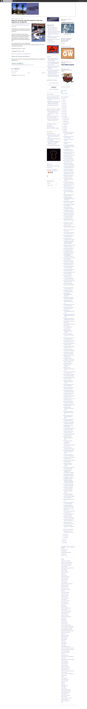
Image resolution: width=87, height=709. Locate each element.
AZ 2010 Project (64, 622)
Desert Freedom (64, 609)
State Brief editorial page (65, 608)
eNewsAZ (63, 573)
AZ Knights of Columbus (65, 695)
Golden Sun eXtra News (65, 632)
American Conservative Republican (67, 649)
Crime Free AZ (63, 688)
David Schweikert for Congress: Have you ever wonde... (68, 408)
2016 (63, 106)
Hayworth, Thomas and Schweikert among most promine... (68, 381)
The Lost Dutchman (64, 586)
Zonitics (62, 676)
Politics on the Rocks (65, 595)
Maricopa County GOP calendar (53, 128)
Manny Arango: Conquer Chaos (53, 105)
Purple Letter (63, 605)
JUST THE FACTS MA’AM (51, 117)
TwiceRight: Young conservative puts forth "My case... (68, 311)
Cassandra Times (64, 579)
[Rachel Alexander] (61, 92)
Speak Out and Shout (65, 635)
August (64, 124)
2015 (63, 108)
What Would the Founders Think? (67, 568)
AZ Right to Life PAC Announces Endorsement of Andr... (68, 369)
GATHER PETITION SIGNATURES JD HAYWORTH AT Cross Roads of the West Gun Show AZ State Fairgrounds (21, 25)
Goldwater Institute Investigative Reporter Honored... (67, 331)
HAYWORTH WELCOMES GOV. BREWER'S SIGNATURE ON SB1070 (68, 255)
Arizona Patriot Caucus (65, 612)
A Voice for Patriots (64, 572)
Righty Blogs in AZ (64, 685)
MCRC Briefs (49, 125)
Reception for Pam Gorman (68, 529)
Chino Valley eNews (65, 578)
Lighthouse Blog (64, 570)
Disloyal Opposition (64, 662)
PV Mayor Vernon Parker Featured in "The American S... (68, 526)
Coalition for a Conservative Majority (68, 659)
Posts (49, 183)
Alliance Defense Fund (65, 700)
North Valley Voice (64, 660)
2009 (63, 539)
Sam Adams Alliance (65, 699)
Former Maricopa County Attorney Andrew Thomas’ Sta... (68, 412)
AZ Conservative (64, 678)
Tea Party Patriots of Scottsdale (67, 628)
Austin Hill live (63, 642)
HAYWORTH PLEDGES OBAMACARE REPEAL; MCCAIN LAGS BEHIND (68, 481)
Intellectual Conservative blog (66, 562)
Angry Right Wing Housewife (66, 629)
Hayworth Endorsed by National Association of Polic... (68, 438)
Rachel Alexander (64, 90)
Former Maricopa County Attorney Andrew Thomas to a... (68, 220)
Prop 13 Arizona (64, 696)
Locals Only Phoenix (65, 598)
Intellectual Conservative (65, 560)
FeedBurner (56, 89)
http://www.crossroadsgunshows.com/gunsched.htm (21, 53)
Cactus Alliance (64, 582)
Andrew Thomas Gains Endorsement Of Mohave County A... (68, 179)
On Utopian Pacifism (50, 133)
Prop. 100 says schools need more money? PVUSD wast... (68, 134)
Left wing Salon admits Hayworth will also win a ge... (68, 301)
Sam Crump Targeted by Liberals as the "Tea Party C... (68, 335)
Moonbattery (63, 619)
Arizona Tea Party (64, 623)
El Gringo (63, 683)
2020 (63, 100)
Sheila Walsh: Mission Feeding (52, 97)
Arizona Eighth (64, 675)
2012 (63, 113)
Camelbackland (64, 606)
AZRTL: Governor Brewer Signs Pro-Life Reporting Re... (68, 191)
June (64, 127)
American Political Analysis (66, 610)
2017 (63, 105)
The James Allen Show (65, 600)
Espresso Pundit (64, 580)
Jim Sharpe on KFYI (65, 588)
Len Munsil (63, 640)
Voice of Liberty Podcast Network (67, 673)
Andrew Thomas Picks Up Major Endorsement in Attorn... (68, 416)
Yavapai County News (65, 576)
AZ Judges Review (64, 655)
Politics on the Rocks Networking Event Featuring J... (68, 227)
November (65, 119)
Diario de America (64, 663)
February (65, 535)
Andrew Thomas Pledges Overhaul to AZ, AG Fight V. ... (68, 285)
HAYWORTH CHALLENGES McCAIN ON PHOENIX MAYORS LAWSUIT (68, 242)
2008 (63, 541)
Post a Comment (15, 71)
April (64, 131)
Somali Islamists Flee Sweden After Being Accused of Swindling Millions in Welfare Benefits (53, 102)
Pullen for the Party (64, 669)
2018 (63, 103)
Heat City (63, 653)
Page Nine (63, 682)
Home (29, 72)
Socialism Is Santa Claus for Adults (53, 95)
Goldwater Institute (64, 680)
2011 (63, 115)
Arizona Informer (64, 569)
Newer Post (14, 72)
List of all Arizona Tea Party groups (67, 626)
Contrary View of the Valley (66, 698)
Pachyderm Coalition (65, 666)
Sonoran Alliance (64, 566)
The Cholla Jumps (64, 613)
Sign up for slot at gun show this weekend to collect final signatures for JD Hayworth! (27, 21)
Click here (63, 43)
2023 (63, 98)
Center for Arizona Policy (65, 689)
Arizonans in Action (64, 593)
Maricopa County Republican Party (67, 670)
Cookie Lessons (64, 555)
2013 (63, 111)
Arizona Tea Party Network (66, 625)
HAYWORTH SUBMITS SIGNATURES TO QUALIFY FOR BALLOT (68, 198)
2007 (63, 542)
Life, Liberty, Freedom (65, 592)
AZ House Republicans (65, 650)
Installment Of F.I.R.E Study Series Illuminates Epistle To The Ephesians (53, 67)
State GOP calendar (50, 126)
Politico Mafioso (64, 643)
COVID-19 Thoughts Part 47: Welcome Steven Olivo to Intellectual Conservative (52, 29)
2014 (63, 110)
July (64, 126)
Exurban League (64, 596)
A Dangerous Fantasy (51, 41)
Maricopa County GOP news (66, 563)
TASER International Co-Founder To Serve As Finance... (67, 464)
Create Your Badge (64, 93)
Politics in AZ (63, 633)
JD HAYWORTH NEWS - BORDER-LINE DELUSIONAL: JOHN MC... (68, 471)
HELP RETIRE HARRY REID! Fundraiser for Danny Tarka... (68, 452)
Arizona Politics (64, 672)
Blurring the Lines (64, 549)
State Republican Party (65, 668)
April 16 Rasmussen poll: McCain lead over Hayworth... (67, 365)
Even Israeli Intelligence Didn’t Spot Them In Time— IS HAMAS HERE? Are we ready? (53, 142)
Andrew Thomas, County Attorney (67, 656)
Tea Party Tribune (64, 602)
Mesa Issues (63, 645)
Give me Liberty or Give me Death (67, 648)
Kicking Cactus (64, 618)
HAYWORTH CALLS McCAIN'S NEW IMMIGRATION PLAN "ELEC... (69, 315)
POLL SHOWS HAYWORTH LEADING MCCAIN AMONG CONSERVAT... (68, 146)
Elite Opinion (63, 553)
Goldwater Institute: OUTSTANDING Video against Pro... (67, 294)
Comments (50, 185)
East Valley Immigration (65, 692)
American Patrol (64, 693)
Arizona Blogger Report (65, 646)
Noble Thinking (64, 639)
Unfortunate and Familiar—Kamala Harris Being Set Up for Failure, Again (53, 136)
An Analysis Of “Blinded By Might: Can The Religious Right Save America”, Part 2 (53, 63)
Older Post (44, 72)
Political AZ (63, 590)
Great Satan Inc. (64, 599)
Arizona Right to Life (65, 679)
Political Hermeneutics (65, 652)
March (64, 534)
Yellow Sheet (63, 686)
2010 (63, 116)
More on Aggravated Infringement (53, 145)
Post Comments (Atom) (21, 75)
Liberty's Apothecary (65, 585)
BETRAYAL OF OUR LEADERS (52, 116)
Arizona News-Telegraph (65, 589)
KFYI (62, 702)
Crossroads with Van (65, 603)
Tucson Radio (63, 551)
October (64, 121)
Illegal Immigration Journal (66, 690)
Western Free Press (64, 615)
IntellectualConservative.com (52, 170)
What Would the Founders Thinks (67, 630)
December (65, 118)
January (65, 537)
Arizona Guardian (64, 665)
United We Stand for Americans (67, 583)
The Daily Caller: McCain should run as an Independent (67, 442)
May (64, 129)
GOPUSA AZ (63, 658)
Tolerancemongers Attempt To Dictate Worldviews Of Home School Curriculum (52, 59)
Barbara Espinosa (64, 636)
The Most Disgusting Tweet (66, 552)
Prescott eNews (64, 575)
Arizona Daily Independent (66, 565)
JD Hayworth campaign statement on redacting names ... (68, 491)
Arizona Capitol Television (66, 616)
